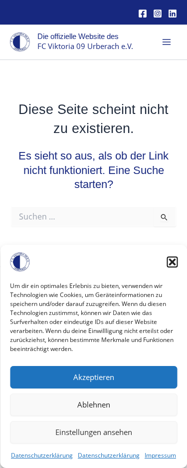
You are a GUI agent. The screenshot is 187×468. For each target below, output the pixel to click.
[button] (172, 262)
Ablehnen (93, 405)
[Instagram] (157, 13)
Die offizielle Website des (78, 36)
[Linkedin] (172, 13)
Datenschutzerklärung (42, 455)
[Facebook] (142, 13)
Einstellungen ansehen (93, 432)
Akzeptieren (93, 377)
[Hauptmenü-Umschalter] (166, 42)
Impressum (160, 455)
